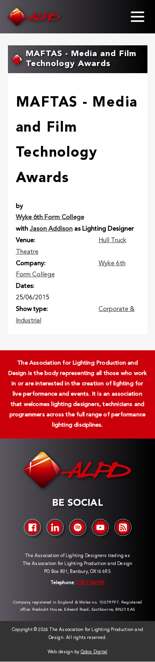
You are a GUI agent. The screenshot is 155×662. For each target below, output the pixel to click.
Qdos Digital (94, 652)
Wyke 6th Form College (50, 217)
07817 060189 (90, 583)
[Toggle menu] (137, 16)
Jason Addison (51, 229)
